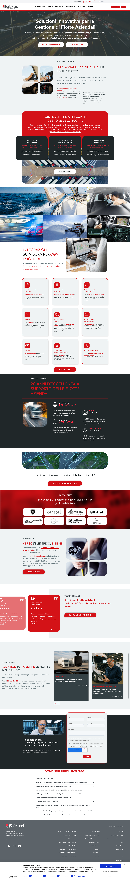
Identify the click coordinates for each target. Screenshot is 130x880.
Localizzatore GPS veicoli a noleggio (67, 842)
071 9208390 (77, 2)
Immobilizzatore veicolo (94, 842)
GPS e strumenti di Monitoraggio (103, 676)
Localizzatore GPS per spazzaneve (68, 852)
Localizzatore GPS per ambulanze (68, 849)
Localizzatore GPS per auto (69, 835)
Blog (79, 7)
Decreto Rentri (119, 845)
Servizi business (71, 7)
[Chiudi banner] (124, 864)
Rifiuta (110, 876)
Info (83, 7)
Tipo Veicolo (59, 7)
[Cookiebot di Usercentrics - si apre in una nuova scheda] (12, 877)
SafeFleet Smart (40, 7)
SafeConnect (96, 852)
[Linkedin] (19, 846)
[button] (51, 630)
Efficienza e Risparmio (62, 687)
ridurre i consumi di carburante (69, 132)
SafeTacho (97, 849)
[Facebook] (9, 846)
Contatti (121, 857)
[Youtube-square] (14, 846)
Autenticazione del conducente (92, 835)
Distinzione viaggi (95, 845)
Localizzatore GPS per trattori (69, 856)
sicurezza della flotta (62, 97)
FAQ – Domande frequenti (117, 835)
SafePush (97, 856)
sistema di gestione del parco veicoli (72, 125)
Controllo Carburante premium (92, 839)
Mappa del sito (119, 849)
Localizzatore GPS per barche (69, 845)
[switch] (45, 876)
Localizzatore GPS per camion (69, 839)
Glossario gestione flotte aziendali (115, 839)
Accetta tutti (110, 866)
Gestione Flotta (75, 687)
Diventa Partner (119, 860)
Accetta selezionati (110, 871)
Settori (50, 7)
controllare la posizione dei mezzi (47, 129)
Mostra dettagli (82, 876)
